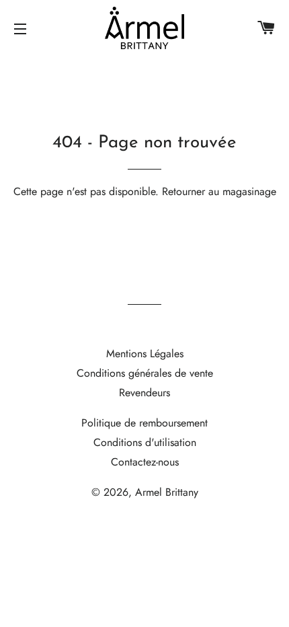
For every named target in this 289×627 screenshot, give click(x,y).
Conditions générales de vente (145, 373)
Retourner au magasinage (219, 191)
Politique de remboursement (144, 423)
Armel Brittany (166, 492)
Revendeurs (144, 392)
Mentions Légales (144, 353)
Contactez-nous (145, 462)
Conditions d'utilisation (144, 442)
